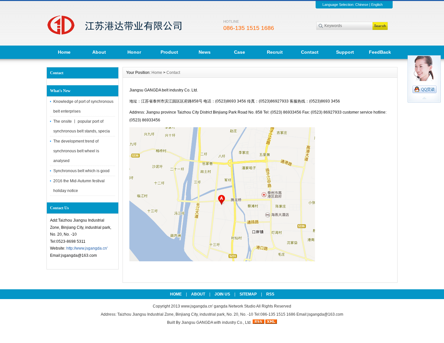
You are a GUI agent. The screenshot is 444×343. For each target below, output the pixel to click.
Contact (310, 52)
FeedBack (380, 52)
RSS (270, 294)
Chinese (361, 5)
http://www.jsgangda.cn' (87, 248)
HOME (176, 294)
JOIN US (222, 294)
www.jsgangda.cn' (197, 306)
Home (64, 52)
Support (345, 52)
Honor (134, 52)
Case (239, 52)
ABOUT (198, 294)
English (377, 5)
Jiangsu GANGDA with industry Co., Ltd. (216, 322)
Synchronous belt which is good (81, 171)
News (205, 52)
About (99, 52)
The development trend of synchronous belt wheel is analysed (76, 151)
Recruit (275, 52)
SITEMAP (248, 294)
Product (169, 52)
